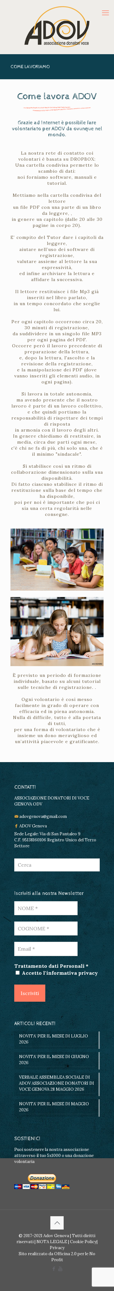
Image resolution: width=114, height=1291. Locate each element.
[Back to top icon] (57, 1223)
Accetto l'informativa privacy (59, 973)
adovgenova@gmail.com (43, 816)
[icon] (60, 1269)
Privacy (57, 1247)
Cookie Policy (83, 1241)
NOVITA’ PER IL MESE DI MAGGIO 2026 (54, 1107)
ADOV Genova (33, 826)
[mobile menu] (105, 12)
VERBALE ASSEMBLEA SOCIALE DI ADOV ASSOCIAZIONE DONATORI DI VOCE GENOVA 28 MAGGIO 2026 (56, 1083)
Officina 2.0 (65, 1253)
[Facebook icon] (53, 1269)
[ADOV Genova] (57, 27)
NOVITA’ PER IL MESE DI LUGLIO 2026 (53, 1039)
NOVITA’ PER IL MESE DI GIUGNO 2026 (54, 1059)
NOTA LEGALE (51, 1241)
